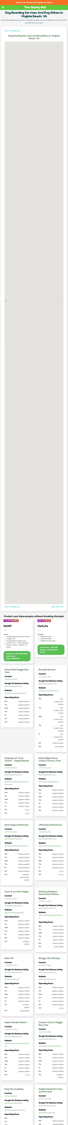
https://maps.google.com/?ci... (14, 686)
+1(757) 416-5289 (11, 679)
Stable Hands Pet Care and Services (50, 1090)
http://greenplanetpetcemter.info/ (15, 1110)
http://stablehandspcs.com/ (47, 1113)
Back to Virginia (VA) (12, 31)
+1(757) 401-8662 (45, 965)
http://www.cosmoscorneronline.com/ (50, 1046)
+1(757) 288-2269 (11, 1096)
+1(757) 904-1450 (11, 965)
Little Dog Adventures (50, 825)
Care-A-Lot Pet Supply (17, 891)
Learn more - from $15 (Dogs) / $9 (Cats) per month (49, 649)
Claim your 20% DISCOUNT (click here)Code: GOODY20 (17, 656)
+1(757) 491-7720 (11, 1029)
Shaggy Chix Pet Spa (49, 958)
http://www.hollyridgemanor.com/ (49, 782)
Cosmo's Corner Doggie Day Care (51, 1023)
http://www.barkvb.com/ (12, 979)
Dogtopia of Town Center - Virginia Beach (17, 759)
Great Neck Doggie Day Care (17, 670)
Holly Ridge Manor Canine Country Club (50, 759)
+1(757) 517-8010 (11, 768)
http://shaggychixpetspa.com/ (48, 979)
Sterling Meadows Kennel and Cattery (49, 892)
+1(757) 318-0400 (45, 1099)
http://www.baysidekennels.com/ (49, 691)
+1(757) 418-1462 (45, 832)
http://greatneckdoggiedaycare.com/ (16, 693)
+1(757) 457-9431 (11, 899)
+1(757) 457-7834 (45, 1032)
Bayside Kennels (47, 669)
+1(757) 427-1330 (11, 832)
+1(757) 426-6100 (45, 768)
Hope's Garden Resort (16, 1022)
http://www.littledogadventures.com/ (50, 846)
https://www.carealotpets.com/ (14, 913)
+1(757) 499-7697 (45, 677)
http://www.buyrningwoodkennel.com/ (16, 846)
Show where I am (57, 607)
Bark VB (9, 958)
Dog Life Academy (14, 1089)
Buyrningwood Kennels (17, 825)
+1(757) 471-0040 (45, 901)
